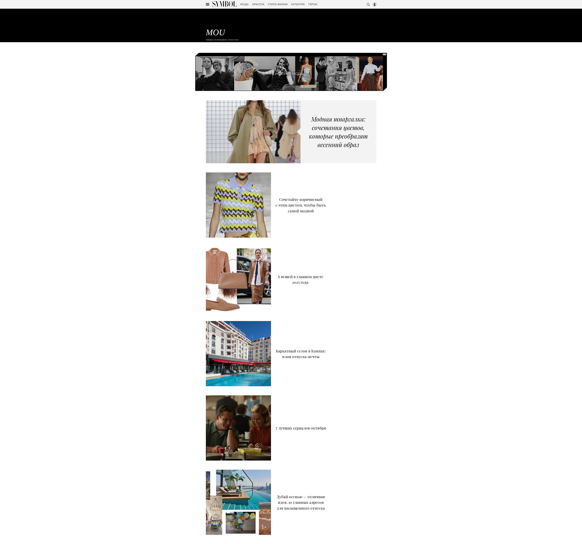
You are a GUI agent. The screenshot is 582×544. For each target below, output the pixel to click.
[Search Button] (368, 4)
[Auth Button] (374, 4)
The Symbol (224, 4)
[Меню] (207, 4)
